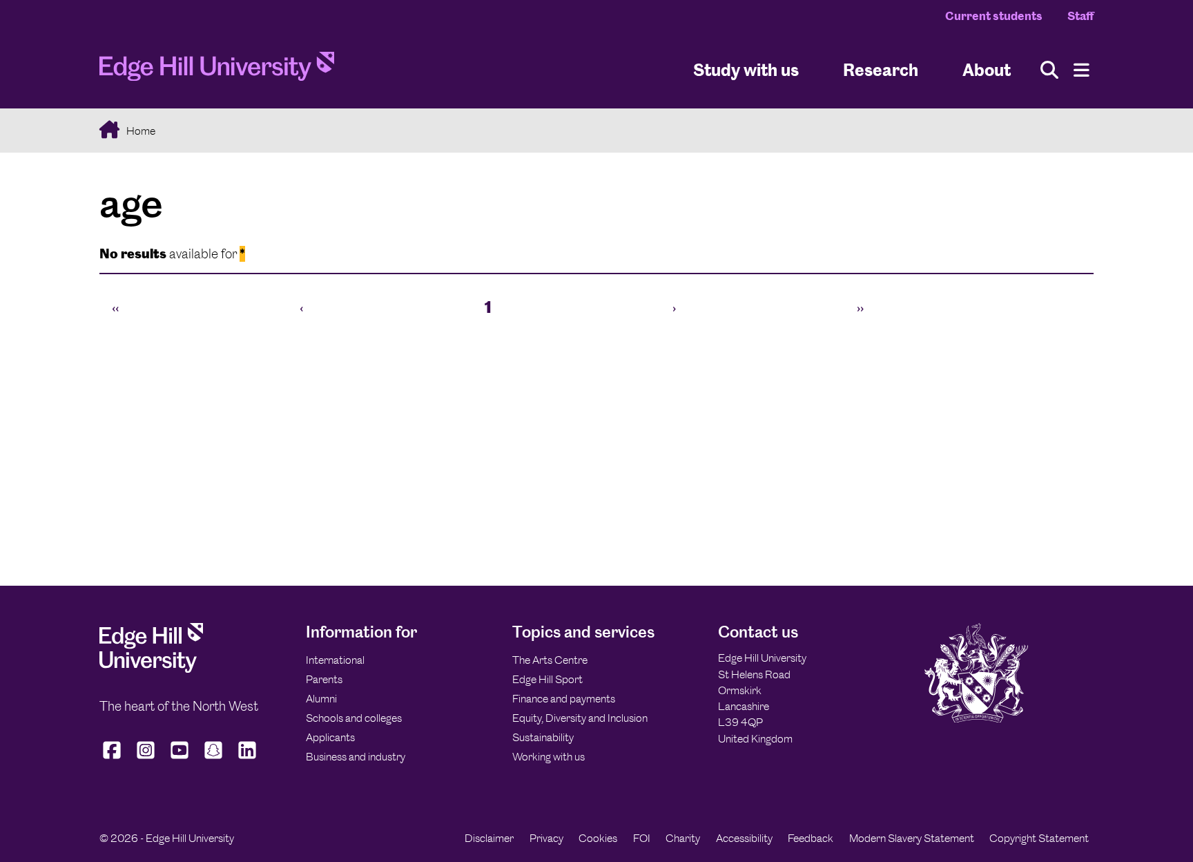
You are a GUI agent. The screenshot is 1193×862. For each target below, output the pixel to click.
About (986, 69)
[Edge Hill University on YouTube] (179, 759)
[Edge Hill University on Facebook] (113, 759)
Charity (683, 838)
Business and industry (355, 756)
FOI (641, 838)
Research (880, 69)
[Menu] (1081, 70)
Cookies (598, 838)
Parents (324, 679)
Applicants (330, 737)
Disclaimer (489, 838)
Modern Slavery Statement (911, 838)
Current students (993, 16)
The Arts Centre (550, 660)
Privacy (546, 838)
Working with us (548, 756)
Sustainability (543, 737)
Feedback (810, 838)
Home (139, 130)
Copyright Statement (1039, 838)
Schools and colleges (354, 718)
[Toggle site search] (1049, 70)
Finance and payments (563, 698)
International (335, 660)
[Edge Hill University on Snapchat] (213, 759)
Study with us (746, 69)
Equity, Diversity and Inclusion (580, 718)
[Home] (216, 70)
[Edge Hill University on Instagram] (146, 759)
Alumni (321, 698)
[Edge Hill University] (151, 669)
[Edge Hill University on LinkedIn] (247, 759)
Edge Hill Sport (547, 679)
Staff (1080, 16)
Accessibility (744, 838)
